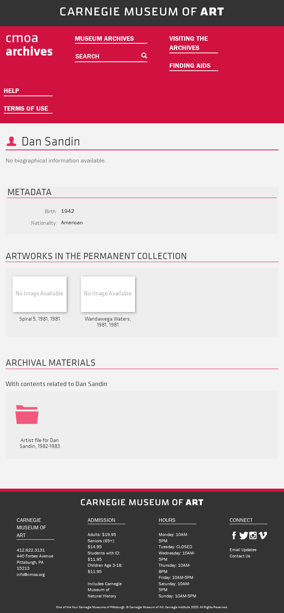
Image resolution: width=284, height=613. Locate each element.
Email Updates (243, 549)
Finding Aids (189, 65)
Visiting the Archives (188, 43)
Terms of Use (26, 108)
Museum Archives (104, 38)
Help (11, 90)
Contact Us (240, 556)
